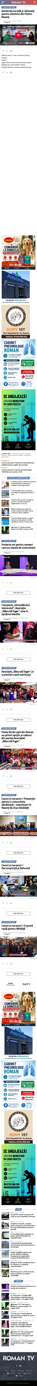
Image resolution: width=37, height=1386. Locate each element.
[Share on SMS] (11, 51)
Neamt (21, 455)
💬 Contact (19, 1376)
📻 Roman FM (28, 1373)
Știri (7, 1371)
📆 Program (11, 1373)
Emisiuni (28, 1371)
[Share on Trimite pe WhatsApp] (7, 51)
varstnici (5, 457)
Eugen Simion (13, 455)
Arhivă (19, 1373)
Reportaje (20, 1371)
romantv (28, 455)
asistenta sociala (18, 453)
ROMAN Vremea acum (18, 984)
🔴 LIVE (13, 1371)
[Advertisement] (18, 155)
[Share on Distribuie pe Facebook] (3, 51)
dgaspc (4, 455)
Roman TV (7, 22)
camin (28, 453)
